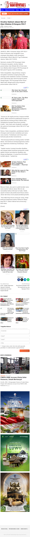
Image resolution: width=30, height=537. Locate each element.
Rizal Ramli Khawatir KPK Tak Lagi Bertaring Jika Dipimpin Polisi (23, 286)
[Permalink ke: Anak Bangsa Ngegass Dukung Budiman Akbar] (3, 319)
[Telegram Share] (25, 279)
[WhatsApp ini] (28, 279)
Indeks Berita (24, 529)
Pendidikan (2, 375)
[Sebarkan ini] (18, 279)
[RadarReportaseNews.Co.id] (15, 4)
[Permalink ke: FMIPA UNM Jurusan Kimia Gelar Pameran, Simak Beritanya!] (15, 365)
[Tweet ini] (21, 279)
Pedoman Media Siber (14, 529)
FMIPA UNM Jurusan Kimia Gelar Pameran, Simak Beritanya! (13, 378)
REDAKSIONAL (4, 529)
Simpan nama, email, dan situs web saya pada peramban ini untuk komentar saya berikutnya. (12, 347)
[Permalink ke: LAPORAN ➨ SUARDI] (1, 27)
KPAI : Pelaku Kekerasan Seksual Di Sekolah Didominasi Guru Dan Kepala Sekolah (6, 287)
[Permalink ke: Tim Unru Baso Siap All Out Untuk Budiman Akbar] (19, 319)
